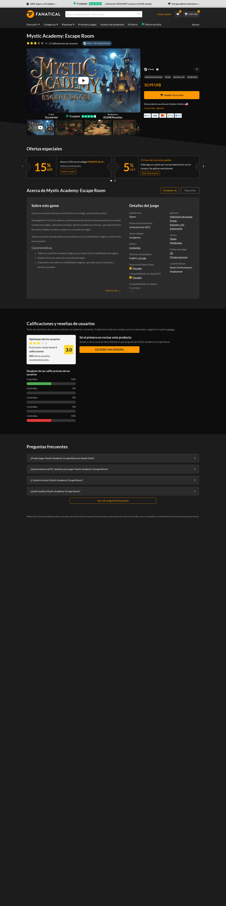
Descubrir (32, 24)
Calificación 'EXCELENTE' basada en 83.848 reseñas (128, 4)
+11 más (141, 258)
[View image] (40, 127)
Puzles (167, 77)
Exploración (192, 77)
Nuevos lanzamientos (112, 24)
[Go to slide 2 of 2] (115, 180)
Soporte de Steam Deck (141, 264)
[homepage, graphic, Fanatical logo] (43, 14)
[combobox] (113, 14)
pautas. (171, 329)
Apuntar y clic (178, 77)
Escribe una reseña (109, 349)
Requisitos (190, 190)
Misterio (132, 24)
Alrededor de (170, 190)
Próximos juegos (87, 24)
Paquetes (67, 24)
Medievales (176, 242)
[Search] (138, 14)
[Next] (203, 166)
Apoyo (195, 24)
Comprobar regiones (154, 108)
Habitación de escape (153, 77)
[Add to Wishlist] (196, 69)
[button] (42, 4)
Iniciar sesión (164, 14)
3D (171, 253)
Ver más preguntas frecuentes (113, 500)
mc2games (135, 247)
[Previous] (22, 166)
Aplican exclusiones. (70, 165)
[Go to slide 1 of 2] (111, 180)
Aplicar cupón (68, 171)
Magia (173, 238)
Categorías (50, 24)
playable (137, 268)
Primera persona (178, 257)
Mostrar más (111, 290)
